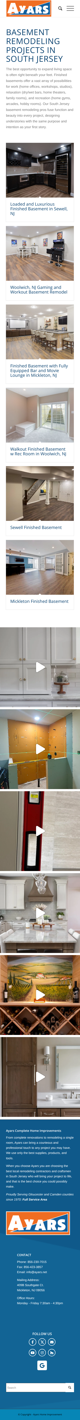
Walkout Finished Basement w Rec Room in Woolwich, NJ (38, 451)
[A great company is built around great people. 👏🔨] (40, 831)
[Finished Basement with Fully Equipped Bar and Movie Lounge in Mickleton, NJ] (40, 332)
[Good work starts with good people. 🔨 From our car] (40, 667)
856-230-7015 (37, 1262)
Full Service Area (34, 1199)
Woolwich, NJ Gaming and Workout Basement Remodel (38, 289)
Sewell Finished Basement (36, 527)
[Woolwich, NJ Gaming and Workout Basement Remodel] (40, 253)
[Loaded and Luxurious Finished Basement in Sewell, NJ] (40, 170)
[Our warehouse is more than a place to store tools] (40, 913)
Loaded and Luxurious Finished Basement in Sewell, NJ (39, 208)
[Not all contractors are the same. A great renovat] (40, 1077)
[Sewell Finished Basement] (40, 493)
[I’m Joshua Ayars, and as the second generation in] (40, 995)
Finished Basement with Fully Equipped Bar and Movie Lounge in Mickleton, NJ (39, 370)
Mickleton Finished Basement (39, 601)
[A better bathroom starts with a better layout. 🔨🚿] (40, 749)
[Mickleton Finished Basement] (40, 567)
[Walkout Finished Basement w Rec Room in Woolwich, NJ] (40, 415)
